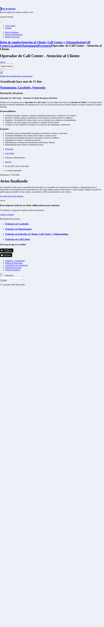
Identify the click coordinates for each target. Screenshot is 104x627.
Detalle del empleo (7, 76)
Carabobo (15, 45)
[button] (1, 73)
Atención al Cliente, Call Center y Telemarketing (53, 42)
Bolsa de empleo (10, 42)
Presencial (45, 45)
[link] (52, 62)
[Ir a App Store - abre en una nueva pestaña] (6, 256)
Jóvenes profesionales (13, 34)
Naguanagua (30, 45)
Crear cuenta (10, 26)
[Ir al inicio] (7, 10)
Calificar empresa (7, 214)
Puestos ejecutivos (12, 37)
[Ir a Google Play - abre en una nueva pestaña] (6, 252)
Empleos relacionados (23, 76)
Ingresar (8, 28)
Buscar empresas (12, 32)
